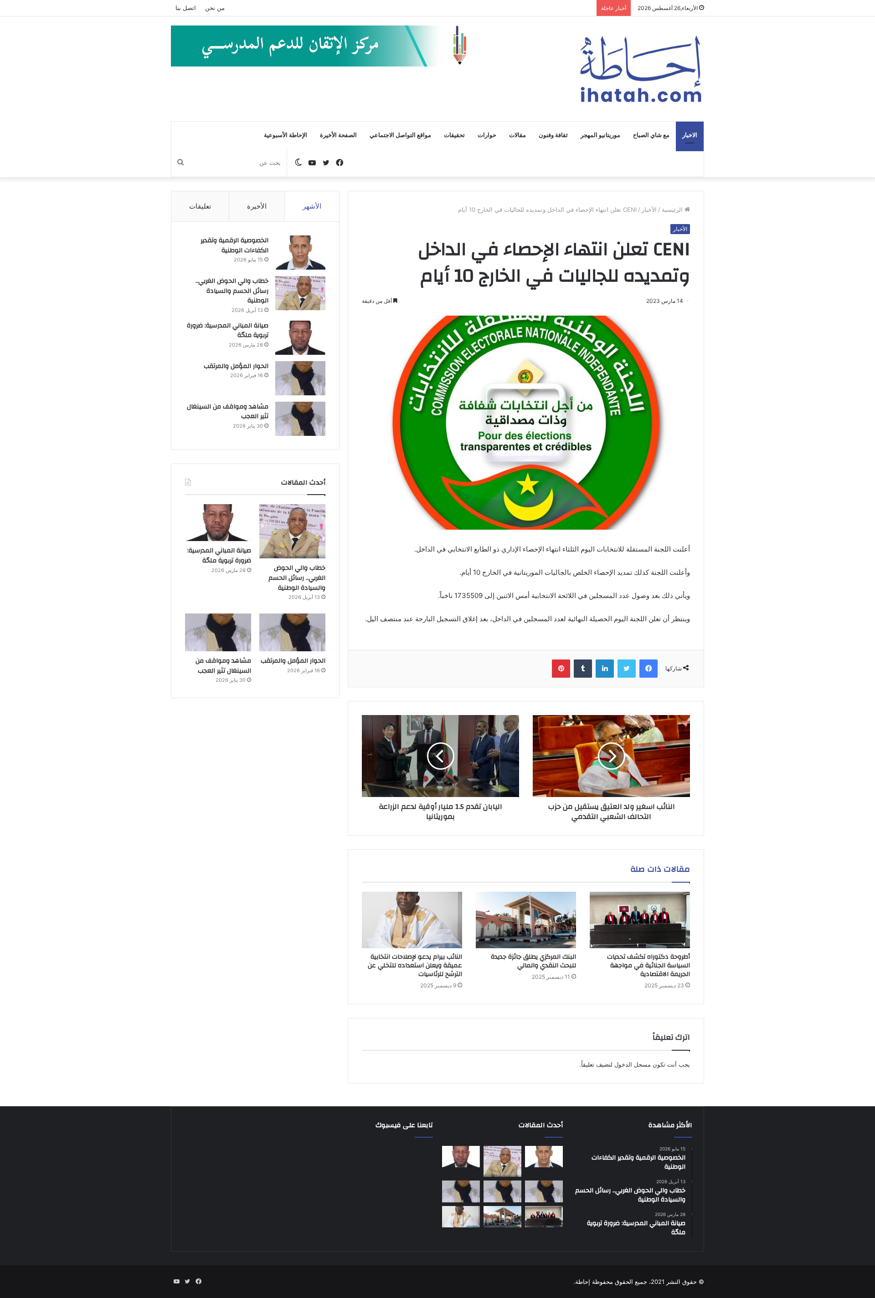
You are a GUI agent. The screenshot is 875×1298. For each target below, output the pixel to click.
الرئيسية (673, 209)
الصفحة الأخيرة (338, 135)
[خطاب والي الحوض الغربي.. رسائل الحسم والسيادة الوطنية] (300, 293)
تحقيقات (454, 135)
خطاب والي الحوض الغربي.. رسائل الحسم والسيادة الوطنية (232, 291)
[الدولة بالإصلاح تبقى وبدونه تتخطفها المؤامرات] (461, 1191)
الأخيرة (257, 206)
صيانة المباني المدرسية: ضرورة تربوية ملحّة (227, 331)
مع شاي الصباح (651, 135)
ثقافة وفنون (553, 135)
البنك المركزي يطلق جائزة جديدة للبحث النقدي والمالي (533, 961)
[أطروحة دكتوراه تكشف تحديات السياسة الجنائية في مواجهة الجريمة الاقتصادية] (640, 920)
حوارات (487, 135)
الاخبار (689, 135)
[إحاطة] (640, 69)
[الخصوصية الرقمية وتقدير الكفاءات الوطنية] (300, 252)
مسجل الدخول (632, 1064)
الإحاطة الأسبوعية (285, 135)
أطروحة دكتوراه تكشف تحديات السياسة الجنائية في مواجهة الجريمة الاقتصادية (648, 965)
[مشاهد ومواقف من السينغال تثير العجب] (300, 419)
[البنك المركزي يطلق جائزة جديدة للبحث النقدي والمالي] (526, 920)
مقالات (517, 135)
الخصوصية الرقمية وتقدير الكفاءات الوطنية (234, 245)
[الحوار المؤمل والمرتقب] (300, 378)
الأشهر (312, 206)
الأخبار (649, 209)
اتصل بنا (185, 7)
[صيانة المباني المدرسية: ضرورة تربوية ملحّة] (300, 338)
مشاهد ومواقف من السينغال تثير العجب (227, 412)
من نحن (215, 7)
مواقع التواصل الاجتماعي (400, 135)
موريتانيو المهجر (600, 135)
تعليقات (200, 206)
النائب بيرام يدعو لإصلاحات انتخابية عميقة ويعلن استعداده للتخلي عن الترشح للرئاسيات (415, 965)
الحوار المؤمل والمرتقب (236, 366)
